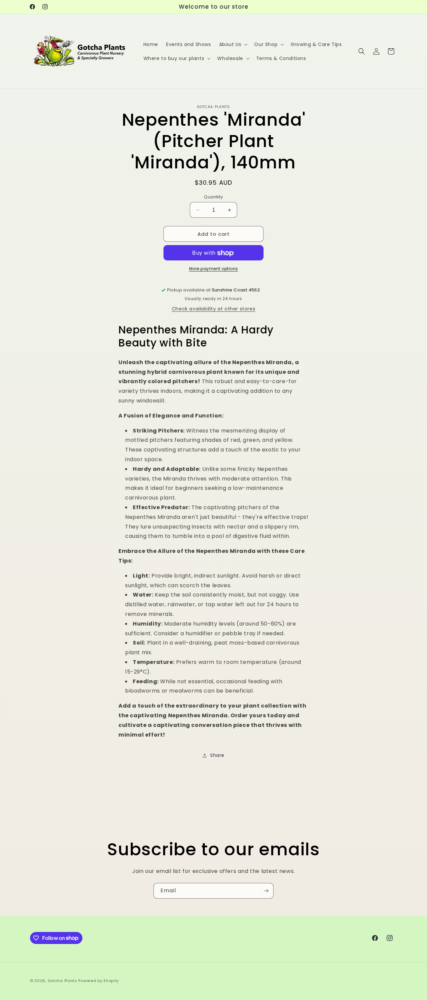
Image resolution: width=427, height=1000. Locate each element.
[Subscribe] (266, 891)
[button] (233, 44)
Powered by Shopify (98, 980)
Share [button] (217, 755)
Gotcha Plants (62, 980)
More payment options (213, 269)
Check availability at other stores (213, 309)
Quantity (213, 197)
